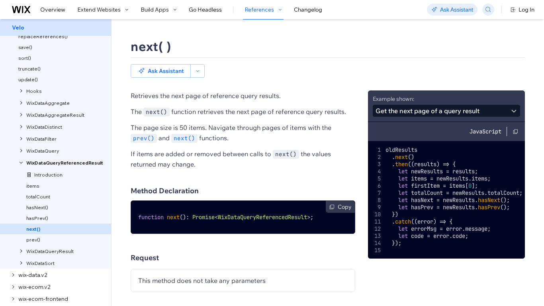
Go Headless (205, 9)
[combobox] (446, 111)
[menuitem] (55, 27)
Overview (52, 9)
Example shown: (393, 98)
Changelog (308, 9)
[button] (160, 71)
